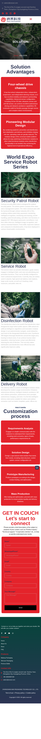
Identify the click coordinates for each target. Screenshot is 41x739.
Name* (7, 541)
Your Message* (10, 591)
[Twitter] (5, 633)
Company (8, 581)
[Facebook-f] (1, 633)
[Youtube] (9, 633)
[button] (30, 18)
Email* (7, 561)
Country (7, 571)
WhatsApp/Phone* (11, 551)
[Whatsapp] (13, 633)
